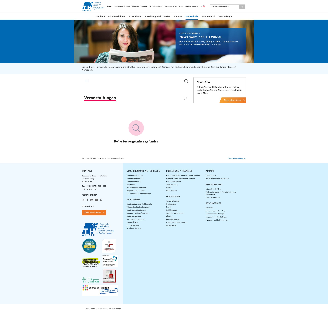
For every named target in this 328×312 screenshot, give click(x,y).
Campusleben (132, 222)
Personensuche (171, 6)
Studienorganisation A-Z (136, 210)
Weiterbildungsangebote (136, 188)
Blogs (109, 6)
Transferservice (172, 185)
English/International (194, 6)
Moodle (144, 6)
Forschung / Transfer (179, 171)
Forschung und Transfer (157, 17)
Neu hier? (209, 208)
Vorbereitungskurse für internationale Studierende (221, 193)
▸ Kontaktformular (89, 189)
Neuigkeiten (171, 204)
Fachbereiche (171, 225)
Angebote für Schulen (135, 191)
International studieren (136, 219)
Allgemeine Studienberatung (138, 207)
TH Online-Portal (155, 6)
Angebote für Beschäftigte (216, 217)
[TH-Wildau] (93, 10)
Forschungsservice (173, 181)
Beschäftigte (225, 17)
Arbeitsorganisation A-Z (215, 211)
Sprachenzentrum (213, 197)
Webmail (135, 6)
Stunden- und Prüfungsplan (138, 213)
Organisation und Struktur (176, 222)
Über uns (169, 216)
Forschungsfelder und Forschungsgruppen (183, 175)
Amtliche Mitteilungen (175, 213)
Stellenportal (211, 175)
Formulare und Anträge (215, 214)
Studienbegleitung (134, 216)
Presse (168, 207)
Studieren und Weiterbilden (110, 17)
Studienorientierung (135, 175)
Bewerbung (131, 185)
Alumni (178, 17)
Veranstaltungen (172, 201)
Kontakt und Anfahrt (122, 6)
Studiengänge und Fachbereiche (139, 204)
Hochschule (192, 17)
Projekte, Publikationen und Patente (180, 178)
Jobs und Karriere (173, 219)
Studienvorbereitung (135, 178)
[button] (110, 16)
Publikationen (171, 210)
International (208, 17)
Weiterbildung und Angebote (217, 178)
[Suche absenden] (242, 6)
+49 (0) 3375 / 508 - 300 (95, 186)
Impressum (90, 309)
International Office (213, 189)
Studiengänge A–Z (134, 181)
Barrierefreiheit (115, 309)
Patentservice (171, 191)
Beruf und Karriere (134, 228)
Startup (169, 188)
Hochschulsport (133, 225)
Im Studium (135, 17)
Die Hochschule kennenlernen (139, 194)
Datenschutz (102, 309)
